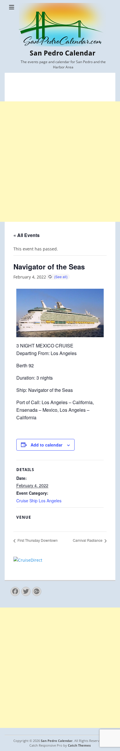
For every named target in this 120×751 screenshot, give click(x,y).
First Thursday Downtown (37, 540)
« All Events (26, 235)
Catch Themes (79, 745)
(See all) (61, 276)
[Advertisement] (60, 161)
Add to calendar (46, 445)
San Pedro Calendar (62, 53)
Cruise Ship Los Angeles (38, 500)
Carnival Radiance (88, 540)
